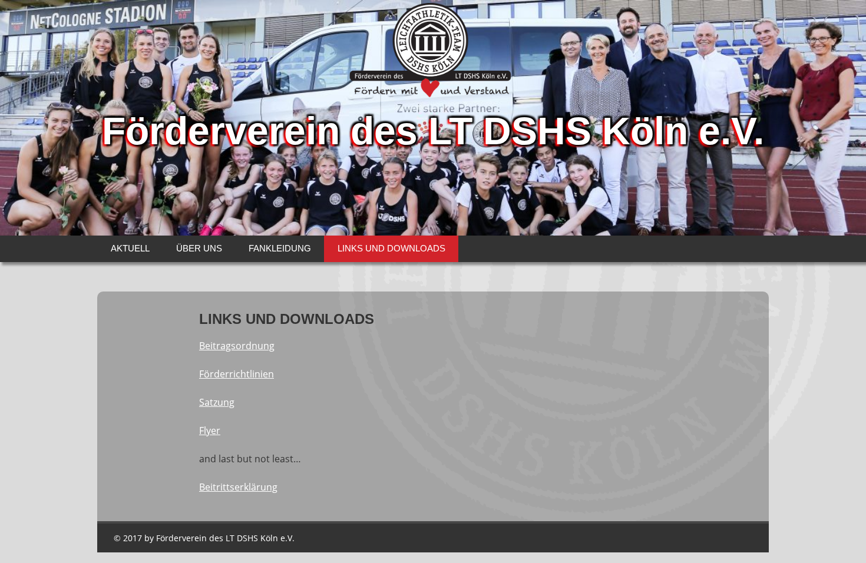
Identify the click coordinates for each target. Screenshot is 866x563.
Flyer (209, 430)
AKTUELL (130, 248)
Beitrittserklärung (238, 487)
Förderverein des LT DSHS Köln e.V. (433, 131)
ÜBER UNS (199, 248)
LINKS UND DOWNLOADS (391, 248)
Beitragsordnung (237, 345)
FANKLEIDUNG (280, 248)
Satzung (216, 402)
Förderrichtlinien (236, 373)
